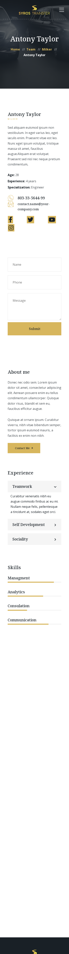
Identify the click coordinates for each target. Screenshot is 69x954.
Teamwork (22, 486)
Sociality (20, 539)
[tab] (34, 486)
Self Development (28, 524)
